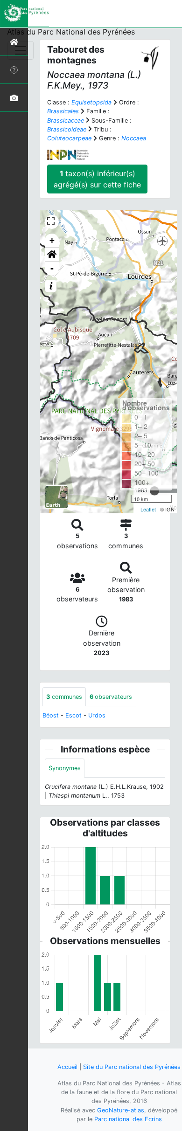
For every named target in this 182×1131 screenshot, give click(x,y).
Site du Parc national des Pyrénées (132, 1066)
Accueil (67, 1066)
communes (64, 696)
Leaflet (148, 509)
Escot (73, 715)
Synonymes (65, 768)
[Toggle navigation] (20, 50)
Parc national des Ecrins (128, 1119)
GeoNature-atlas (120, 1110)
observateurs (111, 696)
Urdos (96, 715)
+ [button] (52, 240)
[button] (52, 255)
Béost (50, 715)
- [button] (52, 268)
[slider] (154, 491)
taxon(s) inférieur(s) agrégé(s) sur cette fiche (97, 179)
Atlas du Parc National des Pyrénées (71, 31)
